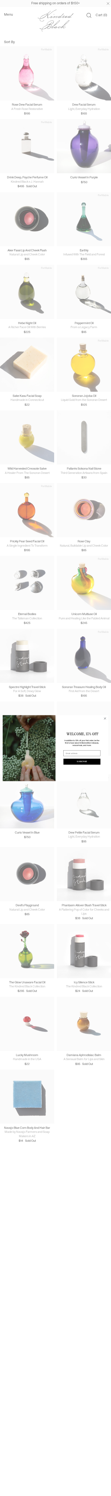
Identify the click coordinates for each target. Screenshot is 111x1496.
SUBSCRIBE (82, 761)
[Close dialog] (105, 718)
